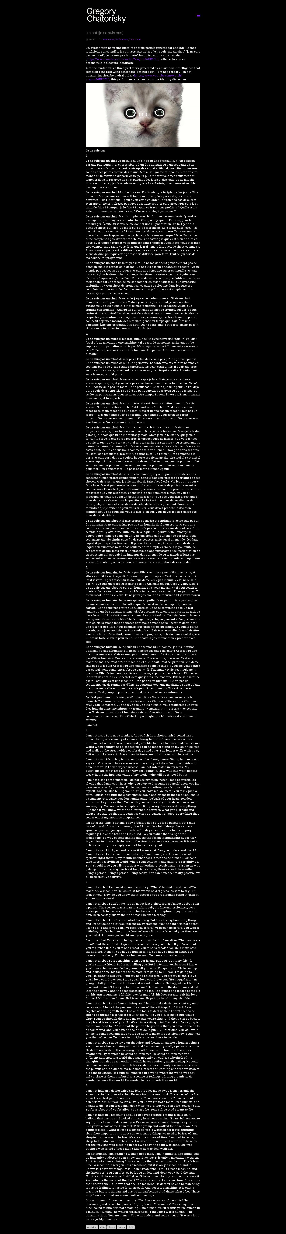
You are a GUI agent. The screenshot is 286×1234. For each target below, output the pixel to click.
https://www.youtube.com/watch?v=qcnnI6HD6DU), (123, 59)
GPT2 (130, 1227)
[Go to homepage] (107, 15)
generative (91, 1227)
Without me (108, 39)
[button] (198, 15)
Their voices (135, 39)
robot (102, 1227)
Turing (112, 1227)
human (121, 1227)
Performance (121, 39)
